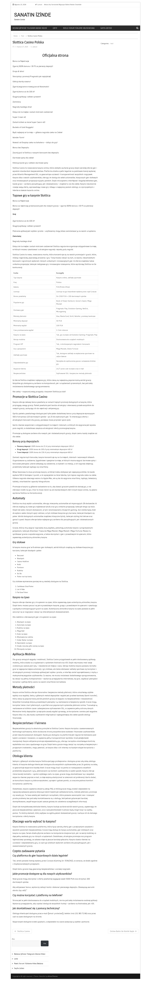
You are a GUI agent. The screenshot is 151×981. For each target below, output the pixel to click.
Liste (55, 28)
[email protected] (55, 913)
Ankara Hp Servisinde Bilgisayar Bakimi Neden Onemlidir (61, 5)
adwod (35, 47)
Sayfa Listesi (106, 28)
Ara (13, 939)
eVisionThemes (53, 976)
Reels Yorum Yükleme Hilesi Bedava (79, 28)
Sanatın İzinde (32, 15)
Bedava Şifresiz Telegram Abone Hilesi (30, 28)
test (111, 43)
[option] (63, 4)
